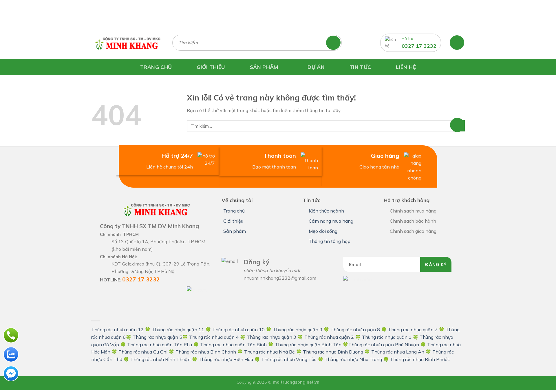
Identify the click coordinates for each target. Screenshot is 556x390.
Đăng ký (436, 264)
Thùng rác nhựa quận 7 (413, 329)
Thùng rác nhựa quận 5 (157, 337)
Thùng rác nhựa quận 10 (238, 329)
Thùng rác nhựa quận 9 (297, 329)
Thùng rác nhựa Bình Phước (420, 359)
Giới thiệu (233, 221)
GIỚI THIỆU (211, 67)
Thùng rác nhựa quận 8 (355, 329)
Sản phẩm (234, 231)
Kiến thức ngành (326, 211)
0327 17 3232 (419, 46)
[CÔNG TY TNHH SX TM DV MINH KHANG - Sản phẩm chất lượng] (127, 42)
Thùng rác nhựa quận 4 (214, 337)
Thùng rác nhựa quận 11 (178, 329)
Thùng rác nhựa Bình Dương (333, 352)
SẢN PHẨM (264, 66)
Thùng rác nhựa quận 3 (271, 337)
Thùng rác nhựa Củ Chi (142, 352)
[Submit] (459, 125)
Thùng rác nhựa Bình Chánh (205, 352)
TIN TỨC (360, 67)
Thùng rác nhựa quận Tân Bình (233, 344)
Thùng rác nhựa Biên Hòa (226, 359)
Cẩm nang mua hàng (331, 221)
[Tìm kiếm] (336, 42)
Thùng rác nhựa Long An (397, 352)
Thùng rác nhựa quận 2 (329, 337)
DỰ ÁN (316, 67)
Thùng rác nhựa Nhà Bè (269, 352)
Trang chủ (234, 211)
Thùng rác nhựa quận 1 (386, 337)
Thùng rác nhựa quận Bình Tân (307, 344)
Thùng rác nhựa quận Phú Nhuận (383, 344)
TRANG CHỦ (156, 67)
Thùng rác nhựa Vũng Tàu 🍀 (293, 359)
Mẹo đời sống (323, 231)
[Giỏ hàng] (457, 42)
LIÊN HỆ (406, 67)
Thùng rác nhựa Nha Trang (353, 359)
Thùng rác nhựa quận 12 (117, 329)
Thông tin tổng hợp (329, 241)
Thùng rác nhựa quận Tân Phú (159, 344)
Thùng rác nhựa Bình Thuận (160, 359)
